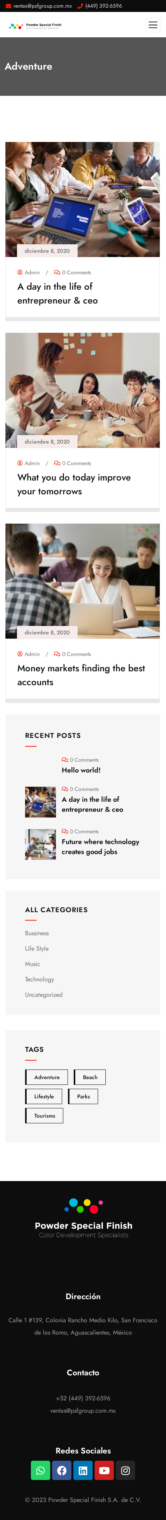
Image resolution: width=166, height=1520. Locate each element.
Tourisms (44, 1116)
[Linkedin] (83, 1470)
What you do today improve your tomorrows (74, 484)
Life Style (37, 948)
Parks (83, 1096)
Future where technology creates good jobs (100, 847)
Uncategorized (44, 994)
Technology (39, 979)
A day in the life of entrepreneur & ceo (57, 293)
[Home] (83, 1220)
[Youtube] (104, 1470)
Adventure (47, 1077)
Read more (79, 311)
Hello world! (81, 770)
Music (32, 963)
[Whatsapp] (40, 1470)
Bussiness (37, 933)
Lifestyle (44, 1096)
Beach (90, 1077)
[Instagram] (125, 1470)
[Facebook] (61, 1470)
